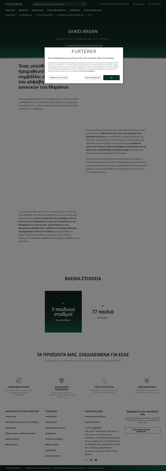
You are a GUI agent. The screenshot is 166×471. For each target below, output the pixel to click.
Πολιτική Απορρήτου (88, 71)
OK (111, 77)
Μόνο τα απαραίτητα (92, 77)
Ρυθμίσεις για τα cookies (58, 77)
